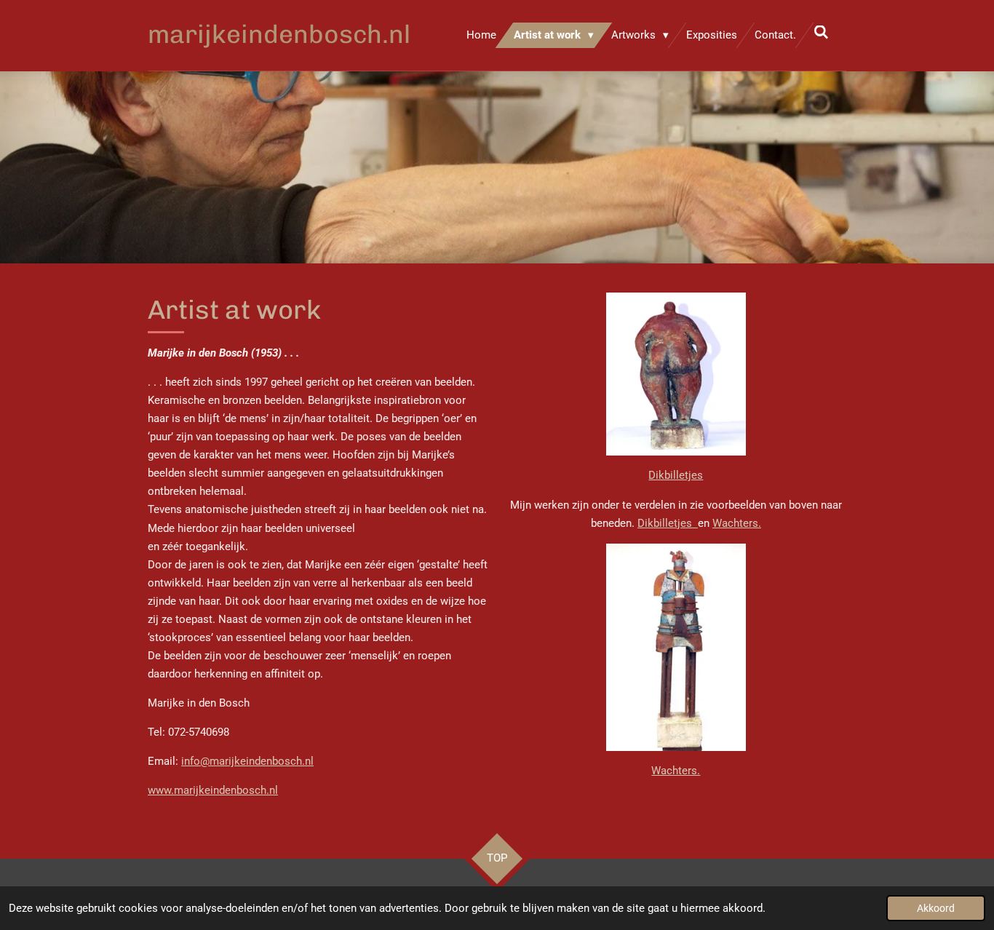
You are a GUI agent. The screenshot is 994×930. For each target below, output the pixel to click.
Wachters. (736, 523)
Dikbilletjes (675, 475)
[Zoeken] (821, 33)
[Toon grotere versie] (676, 647)
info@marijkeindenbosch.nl (247, 761)
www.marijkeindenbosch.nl (213, 790)
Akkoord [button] (936, 908)
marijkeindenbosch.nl (279, 34)
